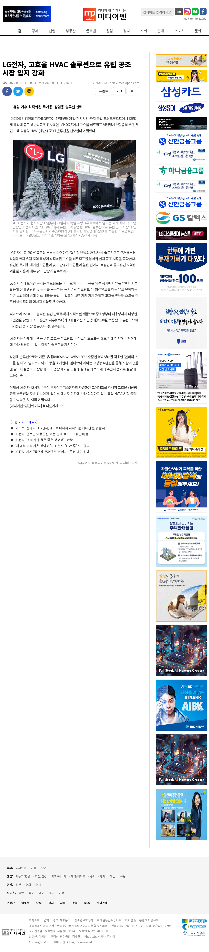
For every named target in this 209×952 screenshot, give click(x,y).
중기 (92, 876)
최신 (18, 884)
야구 (41, 893)
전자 (102, 876)
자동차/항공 (23, 876)
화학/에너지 (59, 876)
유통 (123, 876)
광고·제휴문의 (61, 920)
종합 (21, 893)
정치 (126, 30)
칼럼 (109, 30)
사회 (143, 30)
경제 (35, 30)
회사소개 (34, 920)
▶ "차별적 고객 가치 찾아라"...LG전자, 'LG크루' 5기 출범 (50, 445)
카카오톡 (29, 91)
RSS (87, 903)
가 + (119, 91)
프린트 (103, 90)
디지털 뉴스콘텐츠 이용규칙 (142, 920)
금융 (33, 868)
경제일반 (21, 868)
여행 (61, 893)
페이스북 (7, 91)
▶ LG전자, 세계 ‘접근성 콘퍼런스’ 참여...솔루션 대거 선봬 (50, 451)
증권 (44, 868)
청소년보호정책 (83, 920)
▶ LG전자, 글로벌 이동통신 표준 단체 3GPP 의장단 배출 (49, 433)
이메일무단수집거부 (109, 920)
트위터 (18, 91)
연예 (160, 30)
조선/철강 (41, 876)
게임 (112, 876)
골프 (51, 893)
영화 (28, 884)
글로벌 (91, 30)
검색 (178, 12)
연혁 (46, 920)
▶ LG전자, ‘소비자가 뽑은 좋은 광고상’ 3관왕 (42, 439)
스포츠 (179, 30)
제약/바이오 (78, 876)
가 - (133, 91)
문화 (198, 30)
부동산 (71, 30)
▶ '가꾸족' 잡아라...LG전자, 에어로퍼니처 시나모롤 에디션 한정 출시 (58, 427)
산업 (52, 30)
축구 (31, 893)
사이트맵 (102, 903)
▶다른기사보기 (53, 405)
